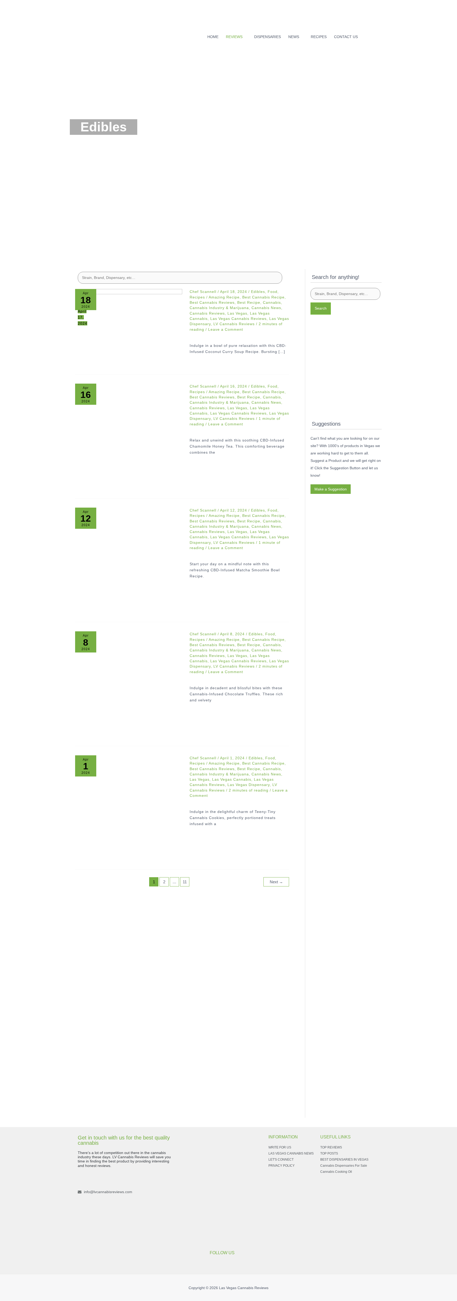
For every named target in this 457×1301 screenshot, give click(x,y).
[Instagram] (379, 35)
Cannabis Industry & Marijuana (219, 308)
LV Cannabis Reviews (234, 324)
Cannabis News (266, 308)
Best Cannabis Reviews (212, 302)
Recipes (197, 297)
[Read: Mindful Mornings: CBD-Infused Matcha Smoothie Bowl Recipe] (128, 561)
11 (185, 882)
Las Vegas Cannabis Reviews (238, 318)
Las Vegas (237, 313)
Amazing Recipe (224, 297)
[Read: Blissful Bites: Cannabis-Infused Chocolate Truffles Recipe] (128, 684)
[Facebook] (371, 35)
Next (276, 882)
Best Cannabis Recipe (263, 297)
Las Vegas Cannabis (231, 779)
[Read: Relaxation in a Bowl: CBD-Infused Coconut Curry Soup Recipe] (128, 324)
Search (321, 308)
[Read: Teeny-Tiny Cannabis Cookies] (128, 808)
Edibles (258, 291)
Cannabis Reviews (207, 313)
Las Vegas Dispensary (248, 785)
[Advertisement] (228, 217)
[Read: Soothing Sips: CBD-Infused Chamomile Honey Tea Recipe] (128, 437)
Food (272, 291)
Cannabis (272, 302)
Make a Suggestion (330, 489)
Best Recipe (248, 302)
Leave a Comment (225, 329)
